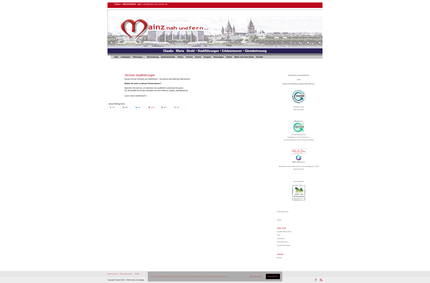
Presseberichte (282, 242)
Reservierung (153, 57)
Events (198, 57)
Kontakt (259, 57)
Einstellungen (255, 276)
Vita (278, 235)
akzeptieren (273, 276)
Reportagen (219, 57)
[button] (115, 107)
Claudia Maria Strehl (284, 231)
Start (116, 57)
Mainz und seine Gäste (244, 57)
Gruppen (207, 57)
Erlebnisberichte (168, 57)
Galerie (229, 57)
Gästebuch (281, 238)
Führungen (137, 57)
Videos (180, 57)
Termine (189, 57)
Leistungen (125, 57)
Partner (279, 258)
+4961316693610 (128, 4)
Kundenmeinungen (283, 245)
